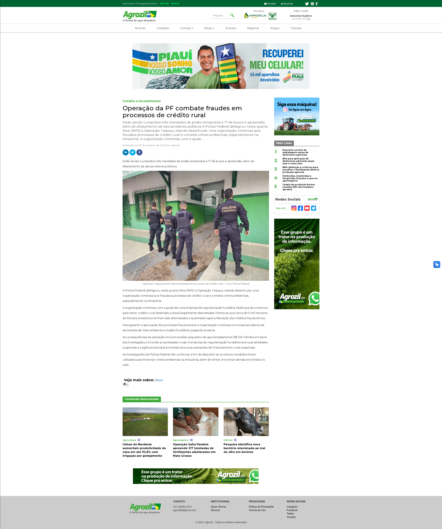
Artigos (274, 28)
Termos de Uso (257, 510)
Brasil (159, 380)
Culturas (185, 28)
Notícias (140, 28)
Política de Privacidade (261, 506)
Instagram (292, 506)
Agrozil (175, 145)
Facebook (292, 510)
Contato (271, 3)
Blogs (208, 28)
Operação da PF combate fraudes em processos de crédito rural (182, 111)
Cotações (163, 28)
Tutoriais (295, 28)
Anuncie (288, 3)
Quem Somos (218, 506)
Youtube (291, 517)
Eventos (230, 28)
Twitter (290, 513)
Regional (253, 28)
